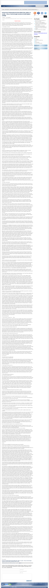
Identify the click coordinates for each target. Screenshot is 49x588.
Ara (46, 6)
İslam (20, 9)
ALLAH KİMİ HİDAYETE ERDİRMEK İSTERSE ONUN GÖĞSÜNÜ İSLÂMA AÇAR (41, 26)
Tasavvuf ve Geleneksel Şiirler (32, 9)
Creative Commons (2, 584)
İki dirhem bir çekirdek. (37, 49)
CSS (10, 584)
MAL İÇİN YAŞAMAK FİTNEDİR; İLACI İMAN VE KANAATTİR (40, 21)
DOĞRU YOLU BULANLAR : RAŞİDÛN (40, 29)
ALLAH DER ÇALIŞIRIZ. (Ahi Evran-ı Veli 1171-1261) (13, 6)
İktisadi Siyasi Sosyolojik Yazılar (14, 9)
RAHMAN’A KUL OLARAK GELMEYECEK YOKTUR (40, 28)
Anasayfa (4, 6)
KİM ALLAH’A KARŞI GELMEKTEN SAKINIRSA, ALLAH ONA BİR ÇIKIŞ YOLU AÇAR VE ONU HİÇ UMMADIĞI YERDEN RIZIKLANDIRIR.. (41, 23)
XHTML (7, 584)
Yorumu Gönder (29, 580)
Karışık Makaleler (24, 9)
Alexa (4, 584)
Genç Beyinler (7, 9)
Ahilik (3, 9)
